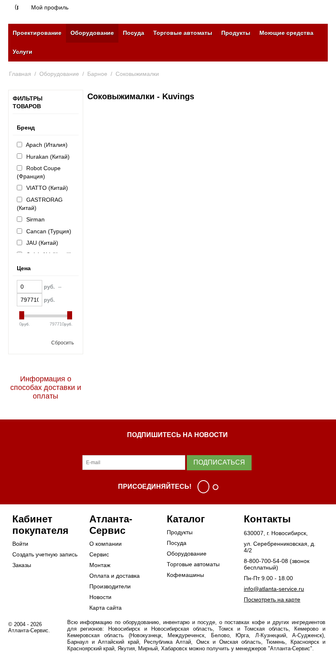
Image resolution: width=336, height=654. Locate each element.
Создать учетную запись (44, 554)
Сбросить (62, 343)
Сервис (99, 554)
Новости (100, 597)
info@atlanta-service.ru (274, 589)
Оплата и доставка (114, 575)
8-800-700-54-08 (266, 561)
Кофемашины (185, 575)
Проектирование (37, 33)
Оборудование (92, 33)
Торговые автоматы (182, 33)
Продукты (235, 33)
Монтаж (99, 565)
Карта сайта (105, 607)
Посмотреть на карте (272, 599)
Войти (20, 543)
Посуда (133, 33)
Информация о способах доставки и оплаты (45, 387)
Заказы (21, 565)
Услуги (22, 51)
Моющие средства (286, 33)
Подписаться (219, 462)
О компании (105, 543)
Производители (110, 586)
